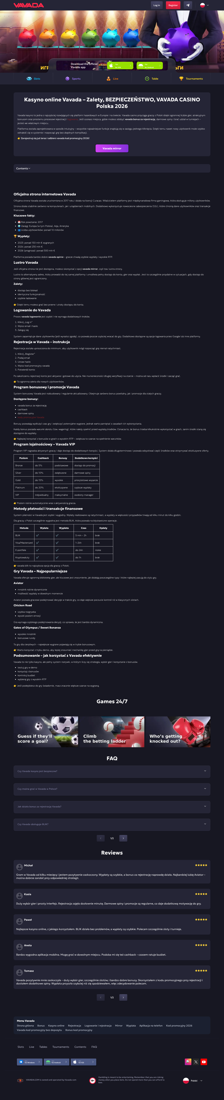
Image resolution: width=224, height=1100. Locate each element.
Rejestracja (74, 1025)
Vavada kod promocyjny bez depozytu (39, 1030)
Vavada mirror (112, 148)
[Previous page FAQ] (101, 838)
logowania (73, 119)
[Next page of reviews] (123, 997)
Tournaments (60, 1046)
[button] (220, 41)
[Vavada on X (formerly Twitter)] (196, 1062)
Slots (21, 1046)
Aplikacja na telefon (151, 1025)
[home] (29, 5)
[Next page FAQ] (123, 838)
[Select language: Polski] (204, 5)
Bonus (41, 1025)
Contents (80, 1046)
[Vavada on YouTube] (204, 1062)
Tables (43, 1046)
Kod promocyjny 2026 (179, 1025)
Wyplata (131, 1025)
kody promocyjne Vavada (31, 417)
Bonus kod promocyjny (78, 1030)
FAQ (94, 1046)
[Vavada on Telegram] (188, 5)
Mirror (118, 1025)
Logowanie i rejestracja (98, 1025)
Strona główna (25, 1025)
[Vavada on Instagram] (188, 1062)
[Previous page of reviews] (101, 997)
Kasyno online (56, 1025)
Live (31, 1046)
